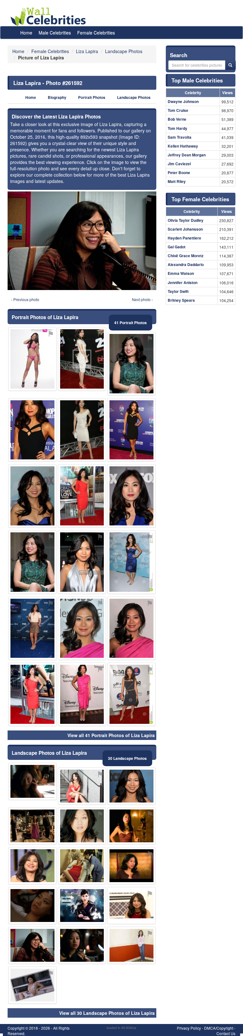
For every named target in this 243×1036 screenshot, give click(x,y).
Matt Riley (177, 181)
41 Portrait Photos (130, 322)
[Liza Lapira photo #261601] (32, 496)
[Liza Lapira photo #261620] (32, 826)
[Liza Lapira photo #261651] (32, 359)
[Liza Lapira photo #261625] (131, 945)
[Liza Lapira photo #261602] (131, 694)
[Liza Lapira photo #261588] (131, 562)
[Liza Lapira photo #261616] (131, 865)
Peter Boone (179, 172)
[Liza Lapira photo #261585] (131, 628)
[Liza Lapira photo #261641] (32, 781)
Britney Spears (181, 300)
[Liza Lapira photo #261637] (82, 905)
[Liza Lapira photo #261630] (32, 905)
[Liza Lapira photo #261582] (32, 430)
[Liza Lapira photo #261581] (82, 628)
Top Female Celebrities (200, 199)
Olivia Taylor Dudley (185, 220)
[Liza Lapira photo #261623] (82, 826)
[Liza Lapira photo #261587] (82, 496)
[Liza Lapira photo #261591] (82, 694)
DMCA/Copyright (218, 1028)
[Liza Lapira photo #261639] (131, 905)
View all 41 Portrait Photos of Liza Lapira (111, 735)
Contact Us (225, 1033)
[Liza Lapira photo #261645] (82, 865)
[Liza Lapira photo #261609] (131, 786)
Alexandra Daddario (186, 264)
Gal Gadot (176, 247)
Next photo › (142, 299)
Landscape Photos (134, 97)
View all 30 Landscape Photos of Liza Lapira (107, 1013)
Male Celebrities (55, 32)
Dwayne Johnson (183, 101)
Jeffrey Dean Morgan (187, 155)
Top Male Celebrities (197, 80)
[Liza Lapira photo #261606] (32, 694)
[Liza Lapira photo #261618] (82, 945)
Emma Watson (181, 273)
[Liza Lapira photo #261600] (82, 430)
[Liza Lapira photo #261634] (82, 562)
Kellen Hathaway (183, 146)
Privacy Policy (189, 1028)
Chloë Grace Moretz (185, 255)
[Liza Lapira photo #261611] (82, 786)
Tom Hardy (177, 128)
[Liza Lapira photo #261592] (32, 945)
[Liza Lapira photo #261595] (82, 359)
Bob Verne (177, 119)
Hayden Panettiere (184, 238)
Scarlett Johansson (185, 229)
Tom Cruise (178, 110)
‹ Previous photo (25, 299)
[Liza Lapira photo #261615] (131, 826)
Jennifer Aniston (182, 282)
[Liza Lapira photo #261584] (131, 363)
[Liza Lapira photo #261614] (131, 430)
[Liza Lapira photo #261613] (131, 496)
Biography (57, 97)
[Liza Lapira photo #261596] (32, 628)
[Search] (230, 65)
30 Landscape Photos (127, 758)
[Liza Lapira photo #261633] (32, 985)
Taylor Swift (178, 291)
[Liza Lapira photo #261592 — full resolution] (82, 240)
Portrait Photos (91, 97)
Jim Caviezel (179, 164)
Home (26, 32)
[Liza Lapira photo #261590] (32, 865)
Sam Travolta (179, 137)
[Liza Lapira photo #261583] (32, 562)
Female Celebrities (96, 32)
